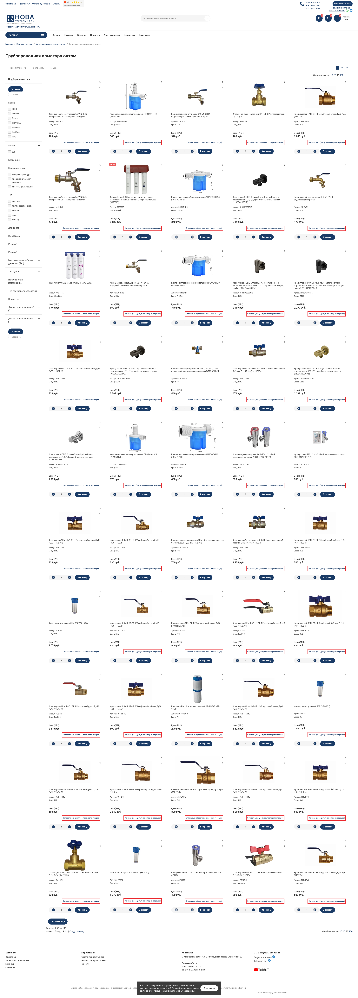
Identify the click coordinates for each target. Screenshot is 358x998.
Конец (80, 931)
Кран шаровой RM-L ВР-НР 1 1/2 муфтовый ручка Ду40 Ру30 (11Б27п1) (258, 707)
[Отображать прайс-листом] (346, 68)
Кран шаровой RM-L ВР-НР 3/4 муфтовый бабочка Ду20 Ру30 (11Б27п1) (135, 707)
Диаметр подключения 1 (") (21, 309)
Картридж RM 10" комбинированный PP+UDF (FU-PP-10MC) (195, 707)
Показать (15, 89)
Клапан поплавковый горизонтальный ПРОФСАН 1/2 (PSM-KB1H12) (195, 198)
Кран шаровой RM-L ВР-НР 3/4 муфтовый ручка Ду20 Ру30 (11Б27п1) (73, 790)
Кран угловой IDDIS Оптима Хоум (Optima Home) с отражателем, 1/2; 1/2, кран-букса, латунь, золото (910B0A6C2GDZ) (317, 371)
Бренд (11, 102)
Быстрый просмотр (75, 97)
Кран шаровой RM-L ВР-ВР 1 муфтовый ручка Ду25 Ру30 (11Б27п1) (197, 790)
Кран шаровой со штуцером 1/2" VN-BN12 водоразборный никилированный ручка (129, 284)
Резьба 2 (13, 252)
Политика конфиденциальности (272, 993)
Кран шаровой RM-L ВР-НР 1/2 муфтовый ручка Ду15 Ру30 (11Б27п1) (134, 541)
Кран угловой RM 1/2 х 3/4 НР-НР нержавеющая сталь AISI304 (196, 873)
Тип (10, 195)
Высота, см (14, 236)
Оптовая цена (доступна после (81, 142)
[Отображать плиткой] (337, 68)
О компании (10, 4)
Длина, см (13, 228)
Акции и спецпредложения (93, 960)
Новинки (68, 35)
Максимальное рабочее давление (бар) (20, 262)
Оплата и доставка (41, 4)
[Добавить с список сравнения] (100, 82)
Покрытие (13, 299)
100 (341, 75)
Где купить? (24, 4)
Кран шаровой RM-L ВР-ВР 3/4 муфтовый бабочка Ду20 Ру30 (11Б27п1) (320, 541)
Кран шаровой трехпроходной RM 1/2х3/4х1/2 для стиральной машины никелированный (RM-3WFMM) (195, 369)
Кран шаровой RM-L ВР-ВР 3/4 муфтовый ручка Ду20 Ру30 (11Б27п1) (195, 624)
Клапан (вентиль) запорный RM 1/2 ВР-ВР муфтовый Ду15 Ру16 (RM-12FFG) (73, 873)
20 (335, 75)
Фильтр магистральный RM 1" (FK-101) (312, 706)
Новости (95, 35)
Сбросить (16, 95)
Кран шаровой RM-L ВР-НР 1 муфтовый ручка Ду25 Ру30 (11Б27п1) (320, 873)
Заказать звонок (337, 10)
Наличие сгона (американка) (15, 281)
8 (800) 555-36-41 (313, 5)
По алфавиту (38, 68)
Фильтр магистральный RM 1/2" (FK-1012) (129, 872)
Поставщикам (112, 35)
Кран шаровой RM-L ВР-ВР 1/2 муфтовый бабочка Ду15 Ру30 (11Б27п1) (74, 541)
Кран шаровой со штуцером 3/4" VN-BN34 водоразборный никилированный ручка (68, 198)
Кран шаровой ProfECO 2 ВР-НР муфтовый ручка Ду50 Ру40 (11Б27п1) (74, 707)
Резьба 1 (13, 244)
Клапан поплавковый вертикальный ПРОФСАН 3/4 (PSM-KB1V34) (133, 455)
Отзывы (56, 4)
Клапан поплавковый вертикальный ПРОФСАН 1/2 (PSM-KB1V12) (133, 115)
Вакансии (9, 964)
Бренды (81, 35)
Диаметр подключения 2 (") (21, 320)
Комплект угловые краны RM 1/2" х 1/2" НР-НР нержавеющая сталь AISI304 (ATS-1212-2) (254, 455)
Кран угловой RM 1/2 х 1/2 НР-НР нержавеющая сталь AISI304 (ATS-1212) (319, 455)
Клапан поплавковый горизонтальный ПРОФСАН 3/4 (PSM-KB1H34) (195, 284)
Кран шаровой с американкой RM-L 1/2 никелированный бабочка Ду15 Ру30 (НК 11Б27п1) (259, 369)
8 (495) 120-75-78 (313, 2)
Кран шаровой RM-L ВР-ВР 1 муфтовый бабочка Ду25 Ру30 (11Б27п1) (319, 790)
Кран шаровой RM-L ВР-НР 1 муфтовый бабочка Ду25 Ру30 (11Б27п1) (319, 624)
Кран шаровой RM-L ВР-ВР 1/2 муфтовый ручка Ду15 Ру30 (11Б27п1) (134, 624)
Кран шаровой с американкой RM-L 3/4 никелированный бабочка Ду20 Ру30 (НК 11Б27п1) (197, 541)
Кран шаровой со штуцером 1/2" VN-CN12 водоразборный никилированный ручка (68, 115)
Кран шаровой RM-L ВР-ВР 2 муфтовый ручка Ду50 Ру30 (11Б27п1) (136, 790)
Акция (11, 145)
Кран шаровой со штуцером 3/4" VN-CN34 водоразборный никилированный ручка (190, 115)
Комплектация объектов (92, 957)
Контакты (144, 35)
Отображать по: (328, 75)
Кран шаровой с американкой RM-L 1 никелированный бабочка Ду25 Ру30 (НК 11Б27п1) (258, 541)
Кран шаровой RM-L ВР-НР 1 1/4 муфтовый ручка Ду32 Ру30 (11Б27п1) (258, 790)
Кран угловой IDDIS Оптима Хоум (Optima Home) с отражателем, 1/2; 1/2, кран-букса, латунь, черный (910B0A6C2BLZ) (256, 199)
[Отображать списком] (342, 68)
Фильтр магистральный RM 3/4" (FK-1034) (68, 623)
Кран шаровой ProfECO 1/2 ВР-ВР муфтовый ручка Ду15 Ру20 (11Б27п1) (259, 624)
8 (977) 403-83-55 (313, 9)
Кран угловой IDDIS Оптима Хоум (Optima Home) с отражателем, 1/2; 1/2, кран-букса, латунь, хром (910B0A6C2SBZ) (72, 457)
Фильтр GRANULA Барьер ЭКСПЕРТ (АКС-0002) (70, 283)
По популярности (18, 68)
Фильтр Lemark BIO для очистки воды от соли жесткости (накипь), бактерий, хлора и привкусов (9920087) (133, 199)
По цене (53, 68)
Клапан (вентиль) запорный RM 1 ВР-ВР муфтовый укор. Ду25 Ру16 (259, 115)
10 (331, 75)
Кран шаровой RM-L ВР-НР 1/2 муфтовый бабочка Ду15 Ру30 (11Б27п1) (74, 369)
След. (72, 931)
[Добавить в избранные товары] (100, 87)
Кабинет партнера (342, 4)
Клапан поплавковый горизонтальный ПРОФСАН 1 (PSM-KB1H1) (194, 455)
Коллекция (14, 160)
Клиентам (129, 35)
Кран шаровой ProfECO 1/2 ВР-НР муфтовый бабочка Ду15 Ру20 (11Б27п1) (257, 873)
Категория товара (17, 168)
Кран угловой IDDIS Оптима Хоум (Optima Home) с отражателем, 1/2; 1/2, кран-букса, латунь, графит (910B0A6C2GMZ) (133, 371)
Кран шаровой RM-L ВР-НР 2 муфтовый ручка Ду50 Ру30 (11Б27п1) (320, 115)
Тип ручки (13, 271)
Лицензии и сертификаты (17, 960)
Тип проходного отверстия (22, 291)
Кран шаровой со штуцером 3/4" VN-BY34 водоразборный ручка (313, 198)
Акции (56, 35)
